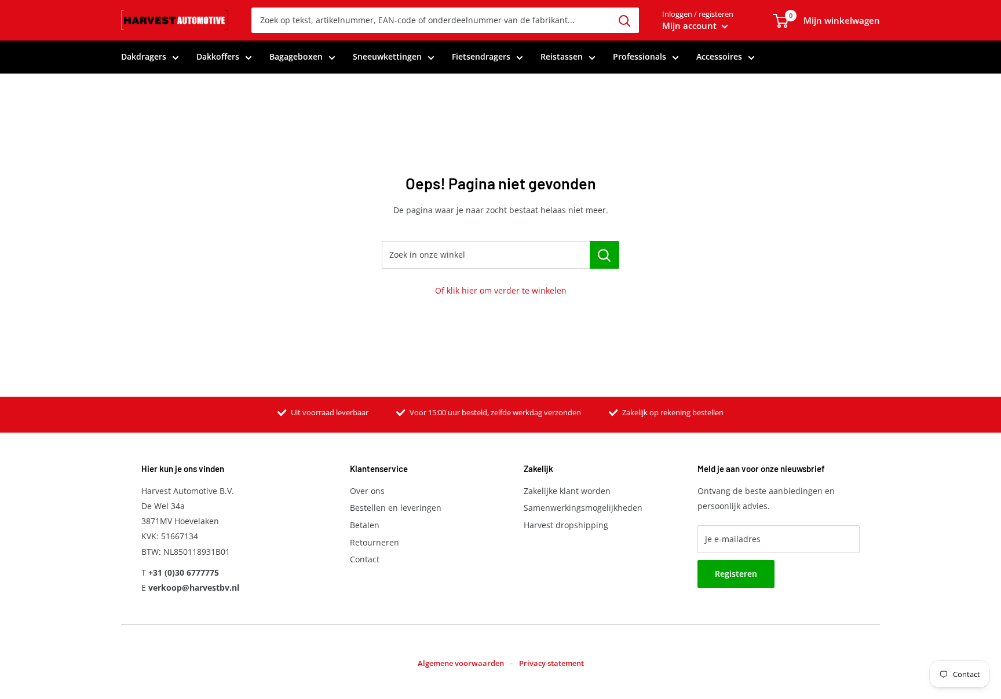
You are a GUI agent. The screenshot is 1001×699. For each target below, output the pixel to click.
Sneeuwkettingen (387, 56)
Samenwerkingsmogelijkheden (583, 507)
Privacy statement (551, 663)
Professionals (639, 56)
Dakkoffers (217, 56)
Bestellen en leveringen (395, 507)
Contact (364, 559)
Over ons (367, 490)
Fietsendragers (481, 56)
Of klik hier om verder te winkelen (501, 290)
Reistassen (561, 56)
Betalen (364, 524)
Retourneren (374, 542)
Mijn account (690, 25)
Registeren (736, 573)
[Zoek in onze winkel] (604, 255)
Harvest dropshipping (566, 524)
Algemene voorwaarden (461, 663)
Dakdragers (143, 56)
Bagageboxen (296, 56)
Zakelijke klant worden (567, 490)
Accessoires (719, 56)
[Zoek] (624, 20)
